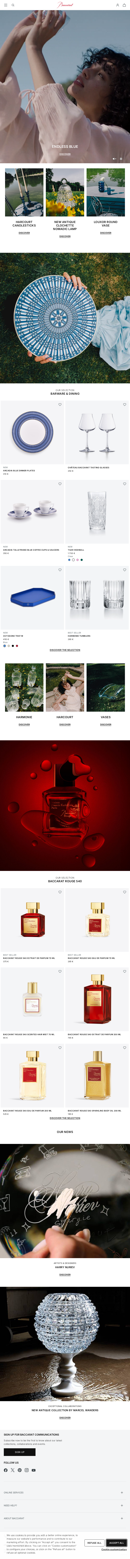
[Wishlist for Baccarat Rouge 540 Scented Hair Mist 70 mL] (60, 971)
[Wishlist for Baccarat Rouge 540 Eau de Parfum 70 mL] (124, 892)
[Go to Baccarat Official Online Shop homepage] (65, 5)
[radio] (69, 560)
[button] (118, 5)
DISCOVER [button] (24, 724)
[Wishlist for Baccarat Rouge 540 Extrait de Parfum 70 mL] (60, 892)
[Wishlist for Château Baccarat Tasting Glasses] (124, 404)
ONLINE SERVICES (13, 1492)
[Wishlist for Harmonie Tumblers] (124, 569)
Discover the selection (65, 1118)
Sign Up (20, 1452)
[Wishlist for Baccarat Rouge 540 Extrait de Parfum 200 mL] (124, 971)
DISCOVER (65, 154)
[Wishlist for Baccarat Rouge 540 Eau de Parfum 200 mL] (60, 1047)
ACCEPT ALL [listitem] (116, 1542)
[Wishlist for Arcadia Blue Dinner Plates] (60, 404)
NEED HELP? (10, 1505)
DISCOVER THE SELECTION (65, 650)
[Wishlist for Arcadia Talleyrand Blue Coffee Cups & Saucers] (60, 483)
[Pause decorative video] (121, 159)
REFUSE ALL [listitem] (94, 1542)
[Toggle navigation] (6, 5)
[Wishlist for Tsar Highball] (124, 483)
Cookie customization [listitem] (114, 1549)
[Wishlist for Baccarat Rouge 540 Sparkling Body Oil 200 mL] (124, 1047)
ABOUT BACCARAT (14, 1518)
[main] (65, 715)
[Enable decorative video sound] (114, 159)
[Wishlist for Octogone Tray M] (60, 569)
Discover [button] (24, 232)
